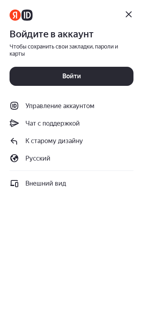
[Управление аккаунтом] (21, 15)
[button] (71, 140)
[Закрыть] (128, 14)
